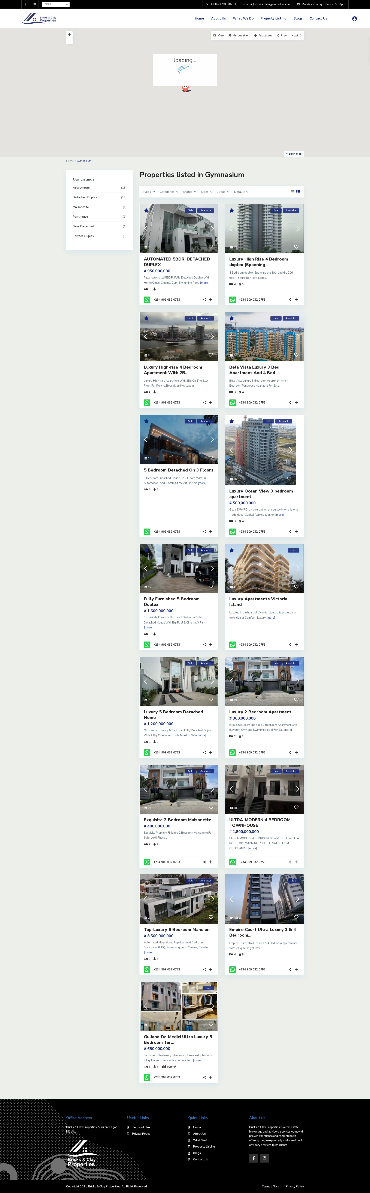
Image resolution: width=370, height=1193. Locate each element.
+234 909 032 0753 (167, 300)
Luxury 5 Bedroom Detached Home (173, 714)
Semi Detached (83, 226)
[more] (204, 283)
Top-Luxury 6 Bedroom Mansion (177, 929)
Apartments (81, 188)
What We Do (243, 18)
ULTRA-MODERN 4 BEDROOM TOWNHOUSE (260, 822)
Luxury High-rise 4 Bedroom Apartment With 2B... (173, 370)
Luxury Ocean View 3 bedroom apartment (261, 494)
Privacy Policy (141, 1134)
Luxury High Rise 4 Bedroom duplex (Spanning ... (258, 262)
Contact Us (318, 18)
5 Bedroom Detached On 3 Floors (178, 470)
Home (199, 18)
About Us (218, 18)
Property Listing (273, 18)
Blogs (298, 18)
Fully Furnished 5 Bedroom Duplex (172, 601)
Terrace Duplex (83, 236)
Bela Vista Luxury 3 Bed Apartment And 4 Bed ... (254, 370)
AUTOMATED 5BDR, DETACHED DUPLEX (177, 262)
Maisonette (81, 207)
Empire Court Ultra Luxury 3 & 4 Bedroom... (262, 932)
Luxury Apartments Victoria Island (258, 601)
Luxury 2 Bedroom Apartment (260, 712)
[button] (186, 87)
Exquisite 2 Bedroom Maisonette (177, 820)
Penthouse (80, 217)
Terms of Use (141, 1127)
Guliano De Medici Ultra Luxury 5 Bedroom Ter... (178, 1039)
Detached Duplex (85, 197)
